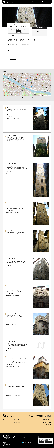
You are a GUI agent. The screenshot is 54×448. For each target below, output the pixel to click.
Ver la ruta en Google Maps (26, 97)
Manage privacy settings (19, 32)
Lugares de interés (17, 422)
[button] (27, 80)
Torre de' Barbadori (13, 55)
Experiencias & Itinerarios (13, 24)
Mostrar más (10, 47)
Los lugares (35, 39)
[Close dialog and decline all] (52, 438)
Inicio (9, 24)
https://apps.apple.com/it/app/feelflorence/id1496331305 (30, 442)
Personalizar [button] (41, 442)
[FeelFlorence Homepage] (7, 1)
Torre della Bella (12, 61)
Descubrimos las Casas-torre (20, 24)
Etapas (34, 40)
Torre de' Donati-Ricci (13, 58)
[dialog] (46, 441)
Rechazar (47, 442)
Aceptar (51, 442)
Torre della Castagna (13, 59)
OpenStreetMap (47, 95)
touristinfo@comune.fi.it (47, 422)
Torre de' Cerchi (12, 60)
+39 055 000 (48, 420)
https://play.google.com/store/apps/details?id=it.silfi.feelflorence (24, 442)
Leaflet (44, 95)
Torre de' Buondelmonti (13, 57)
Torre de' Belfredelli (13, 56)
